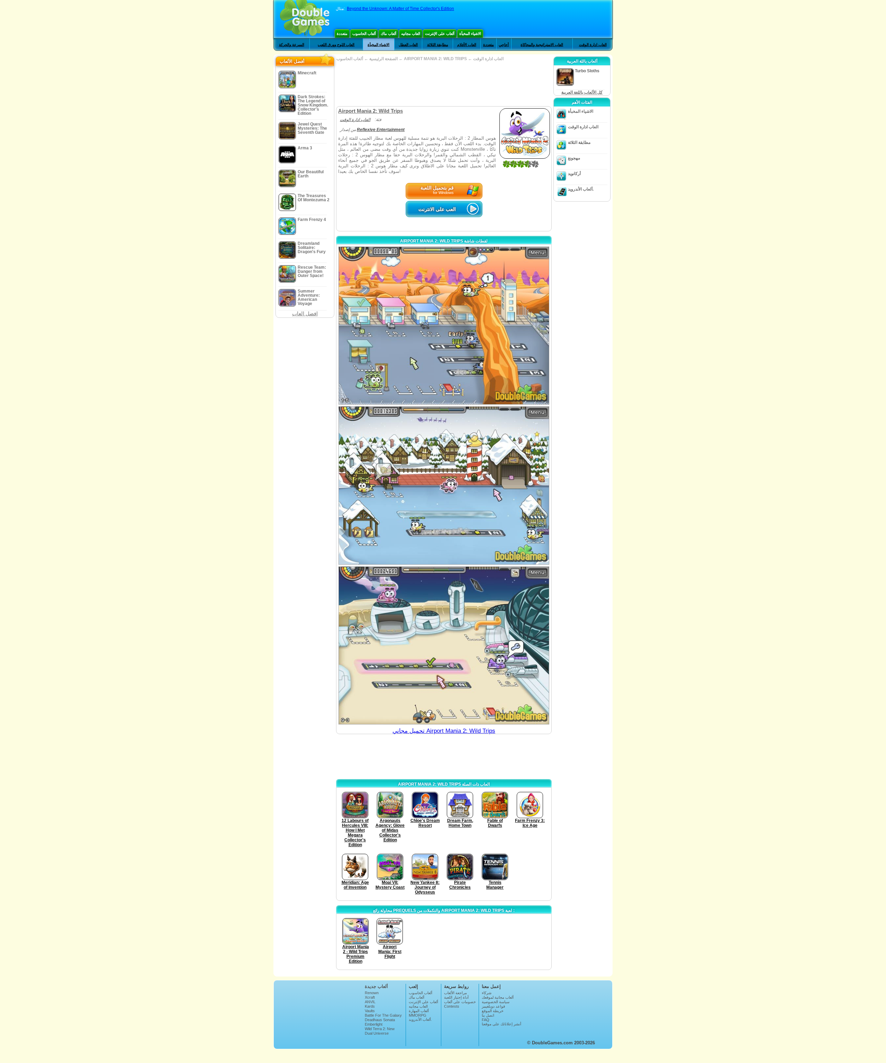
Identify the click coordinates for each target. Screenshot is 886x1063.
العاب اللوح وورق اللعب (336, 45)
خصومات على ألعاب (460, 1002)
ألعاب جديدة (376, 986)
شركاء (486, 993)
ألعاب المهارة (419, 1011)
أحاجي (504, 45)
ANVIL (370, 1002)
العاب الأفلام (466, 45)
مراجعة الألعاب (455, 993)
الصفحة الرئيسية (383, 58)
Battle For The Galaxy (383, 1015)
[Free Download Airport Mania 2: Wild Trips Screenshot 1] (443, 326)
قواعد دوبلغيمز (493, 1006)
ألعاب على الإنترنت (439, 33)
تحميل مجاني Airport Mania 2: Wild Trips (443, 731)
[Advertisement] (444, 83)
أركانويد (574, 173)
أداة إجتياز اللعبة (456, 997)
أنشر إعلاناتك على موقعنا (501, 1024)
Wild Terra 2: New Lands (380, 1031)
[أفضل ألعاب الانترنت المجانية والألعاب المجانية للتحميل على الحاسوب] (304, 19)
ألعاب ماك (388, 33)
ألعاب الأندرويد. (581, 189)
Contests (451, 1006)
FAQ (485, 1020)
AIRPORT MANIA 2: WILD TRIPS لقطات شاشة (444, 241)
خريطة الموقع (493, 1011)
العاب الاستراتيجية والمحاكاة (542, 45)
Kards (370, 1006)
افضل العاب (305, 313)
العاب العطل (408, 45)
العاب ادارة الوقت (593, 45)
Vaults (370, 1011)
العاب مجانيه (410, 33)
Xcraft (370, 997)
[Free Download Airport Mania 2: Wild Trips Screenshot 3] (443, 645)
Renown (372, 993)
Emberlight (373, 1024)
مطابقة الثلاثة (437, 45)
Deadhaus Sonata (380, 1020)
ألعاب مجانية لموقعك (498, 997)
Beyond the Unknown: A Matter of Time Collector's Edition (400, 8)
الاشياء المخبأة (470, 33)
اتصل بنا (488, 1015)
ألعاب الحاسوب (364, 33)
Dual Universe (377, 1033)
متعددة (342, 33)
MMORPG (417, 1015)
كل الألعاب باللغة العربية (582, 92)
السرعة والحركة (291, 45)
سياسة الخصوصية (495, 1002)
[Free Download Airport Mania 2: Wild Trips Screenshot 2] (443, 485)
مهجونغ (574, 158)
